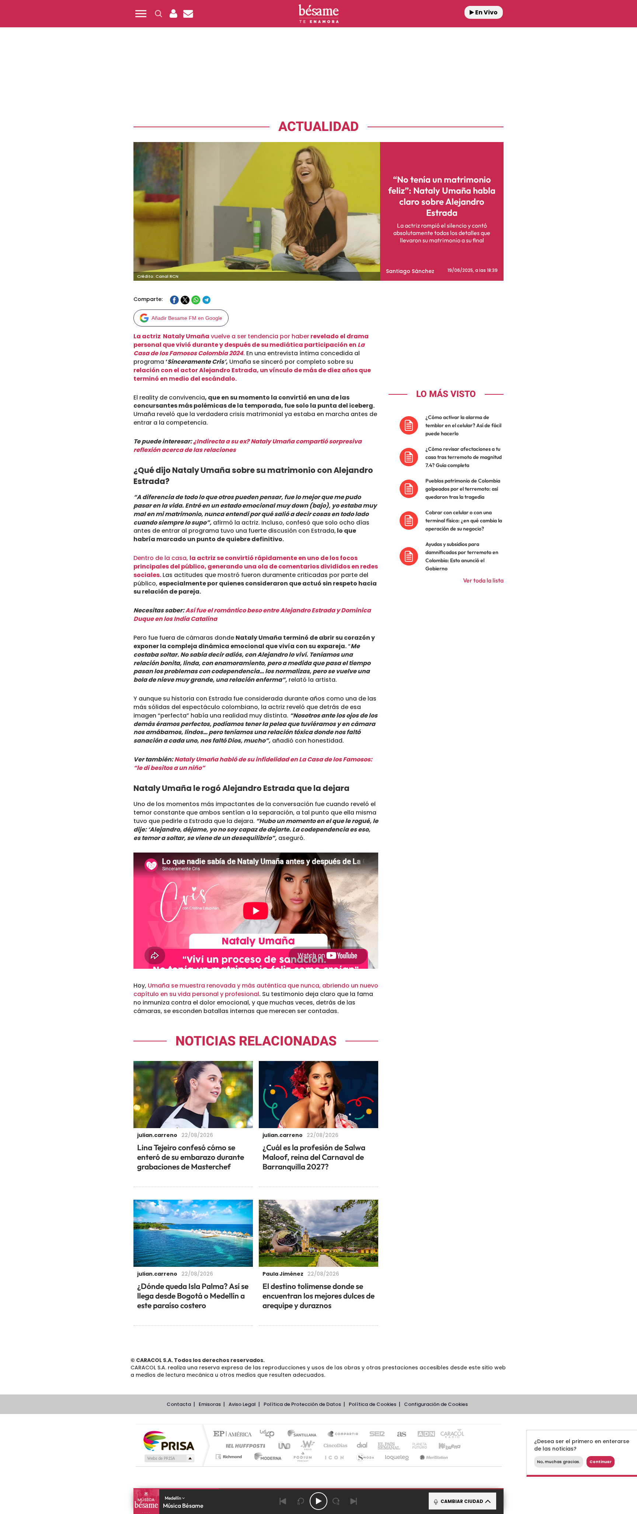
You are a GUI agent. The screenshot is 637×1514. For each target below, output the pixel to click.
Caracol (450, 1434)
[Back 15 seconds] (301, 1501)
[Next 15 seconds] (336, 1501)
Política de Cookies (372, 1404)
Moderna (266, 1456)
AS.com (398, 1434)
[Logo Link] (318, 14)
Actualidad (318, 126)
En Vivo (486, 12)
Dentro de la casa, (255, 566)
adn (423, 1434)
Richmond (229, 1456)
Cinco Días (334, 1445)
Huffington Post (244, 1445)
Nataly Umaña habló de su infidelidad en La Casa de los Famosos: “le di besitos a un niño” (252, 763)
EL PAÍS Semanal (389, 1445)
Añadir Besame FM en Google (187, 318)
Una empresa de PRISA (168, 1440)
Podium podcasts (302, 1456)
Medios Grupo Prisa (168, 1458)
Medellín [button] (173, 1498)
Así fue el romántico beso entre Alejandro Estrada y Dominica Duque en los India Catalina (252, 614)
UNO (285, 1445)
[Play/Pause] (318, 1501)
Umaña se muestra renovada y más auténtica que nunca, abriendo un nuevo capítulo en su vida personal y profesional (255, 989)
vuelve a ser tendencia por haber (251, 344)
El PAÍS (234, 1434)
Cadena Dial (362, 1445)
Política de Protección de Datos (302, 1404)
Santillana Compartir (343, 1434)
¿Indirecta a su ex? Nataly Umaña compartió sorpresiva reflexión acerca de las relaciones (247, 445)
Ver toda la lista (483, 580)
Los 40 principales (269, 1434)
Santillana (304, 1434)
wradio (306, 1445)
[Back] (283, 1501)
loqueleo (397, 1456)
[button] (140, 13)
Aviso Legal (242, 1404)
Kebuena (443, 1445)
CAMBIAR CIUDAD (461, 1501)
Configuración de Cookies (436, 1404)
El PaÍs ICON (334, 1456)
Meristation (432, 1456)
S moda (365, 1456)
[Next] (354, 1501)
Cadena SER (375, 1434)
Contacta (179, 1404)
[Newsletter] (188, 13)
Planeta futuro (416, 1445)
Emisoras (210, 1404)
